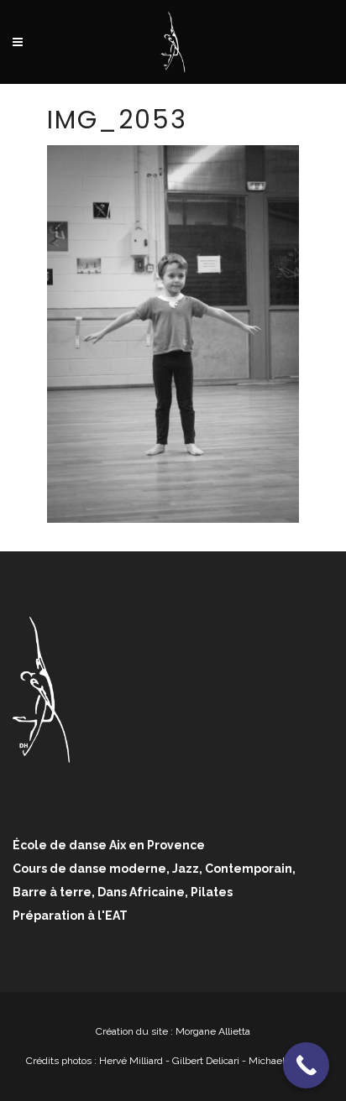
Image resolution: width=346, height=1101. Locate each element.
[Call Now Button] (306, 1065)
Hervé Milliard (131, 1061)
